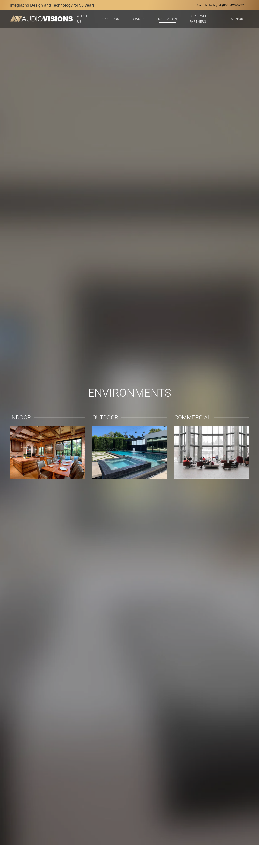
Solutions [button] (110, 19)
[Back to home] (41, 19)
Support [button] (238, 19)
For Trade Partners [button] (198, 19)
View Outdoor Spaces (129, 452)
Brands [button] (138, 19)
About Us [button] (82, 19)
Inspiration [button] (167, 19)
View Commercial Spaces (211, 452)
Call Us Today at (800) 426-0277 (220, 5)
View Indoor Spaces (47, 452)
